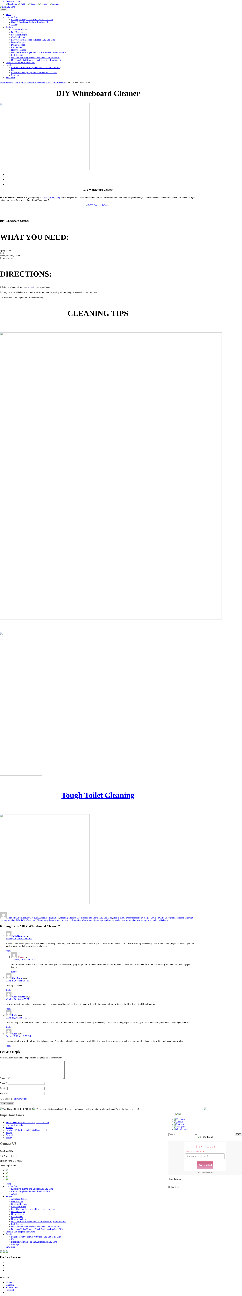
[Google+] (43, 4)
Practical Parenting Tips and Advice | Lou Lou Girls (34, 72)
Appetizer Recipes (19, 29)
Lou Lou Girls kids (14, 1125)
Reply (8, 950)
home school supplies (71, 920)
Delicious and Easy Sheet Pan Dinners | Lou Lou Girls (35, 57)
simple (96, 920)
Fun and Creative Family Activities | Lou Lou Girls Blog (36, 67)
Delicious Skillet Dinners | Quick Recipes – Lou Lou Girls (37, 60)
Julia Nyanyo (18, 936)
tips (149, 920)
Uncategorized (171, 918)
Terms (204, 1172)
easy (46, 920)
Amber (14, 24)
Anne (14, 1034)
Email (3, 1088)
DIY (18, 920)
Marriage (15, 75)
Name (3, 1083)
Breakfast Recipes (19, 35)
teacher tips (142, 920)
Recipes (9, 27)
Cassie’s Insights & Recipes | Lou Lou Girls (30, 22)
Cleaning (189, 918)
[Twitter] (22, 4)
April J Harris (18, 996)
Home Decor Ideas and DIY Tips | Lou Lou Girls (142, 918)
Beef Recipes (17, 32)
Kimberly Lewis (14, 918)
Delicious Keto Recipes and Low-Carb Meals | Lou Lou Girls (38, 52)
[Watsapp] (54, 4)
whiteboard (163, 920)
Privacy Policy (20, 1099)
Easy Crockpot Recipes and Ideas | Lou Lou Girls (33, 40)
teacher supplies (129, 920)
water (30, 287)
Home (8, 14)
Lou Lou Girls (12, 17)
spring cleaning (107, 920)
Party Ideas (10, 1135)
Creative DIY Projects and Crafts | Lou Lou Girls (90, 918)
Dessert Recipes (18, 42)
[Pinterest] (32, 4)
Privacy (211, 1172)
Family (9, 65)
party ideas (10, 77)
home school (55, 920)
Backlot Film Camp (51, 197)
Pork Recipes (17, 55)
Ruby (14, 1015)
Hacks (116, 918)
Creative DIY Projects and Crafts (20, 62)
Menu (3, 10)
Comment (5, 1078)
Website (3, 1093)
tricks (155, 920)
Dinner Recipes (18, 45)
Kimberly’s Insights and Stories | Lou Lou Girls (32, 19)
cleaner (181, 918)
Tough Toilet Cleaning (97, 795)
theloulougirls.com (11, 1)
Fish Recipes (17, 47)
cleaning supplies (7, 920)
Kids (13, 70)
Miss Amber (87, 920)
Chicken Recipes (18, 37)
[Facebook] (11, 4)
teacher (118, 920)
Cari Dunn (17, 978)
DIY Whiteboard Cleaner (32, 920)
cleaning (64, 918)
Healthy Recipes (18, 50)
